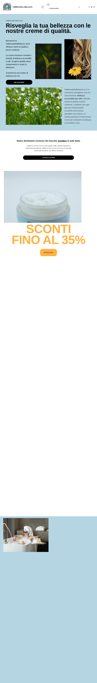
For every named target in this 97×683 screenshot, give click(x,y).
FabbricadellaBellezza (22, 7)
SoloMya (62, 141)
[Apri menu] (42, 7)
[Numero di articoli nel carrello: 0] (79, 7)
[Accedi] (69, 7)
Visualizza (48, 252)
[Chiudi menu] (48, 4)
